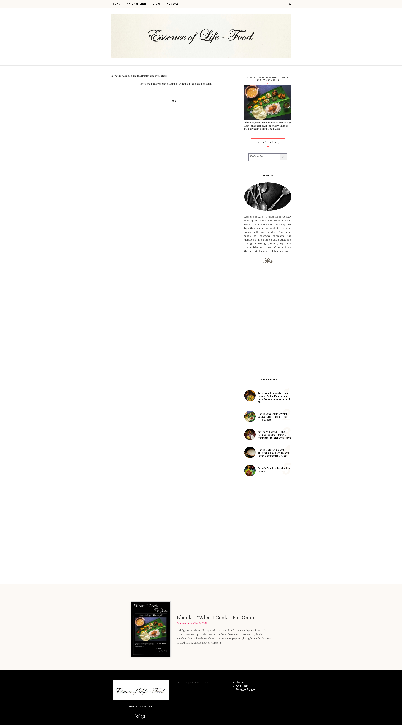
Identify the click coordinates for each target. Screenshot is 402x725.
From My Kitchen (135, 4)
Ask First (242, 685)
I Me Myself (172, 4)
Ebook (157, 4)
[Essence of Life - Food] (141, 699)
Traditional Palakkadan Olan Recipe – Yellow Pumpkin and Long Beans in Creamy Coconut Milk (274, 397)
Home (116, 4)
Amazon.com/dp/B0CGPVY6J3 (192, 622)
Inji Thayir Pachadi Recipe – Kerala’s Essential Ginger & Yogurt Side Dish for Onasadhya (274, 434)
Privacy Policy (245, 689)
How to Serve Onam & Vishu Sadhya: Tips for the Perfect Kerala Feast (272, 416)
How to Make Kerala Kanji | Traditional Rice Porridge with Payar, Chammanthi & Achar (273, 452)
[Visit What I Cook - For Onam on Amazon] (151, 629)
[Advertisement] (267, 320)
